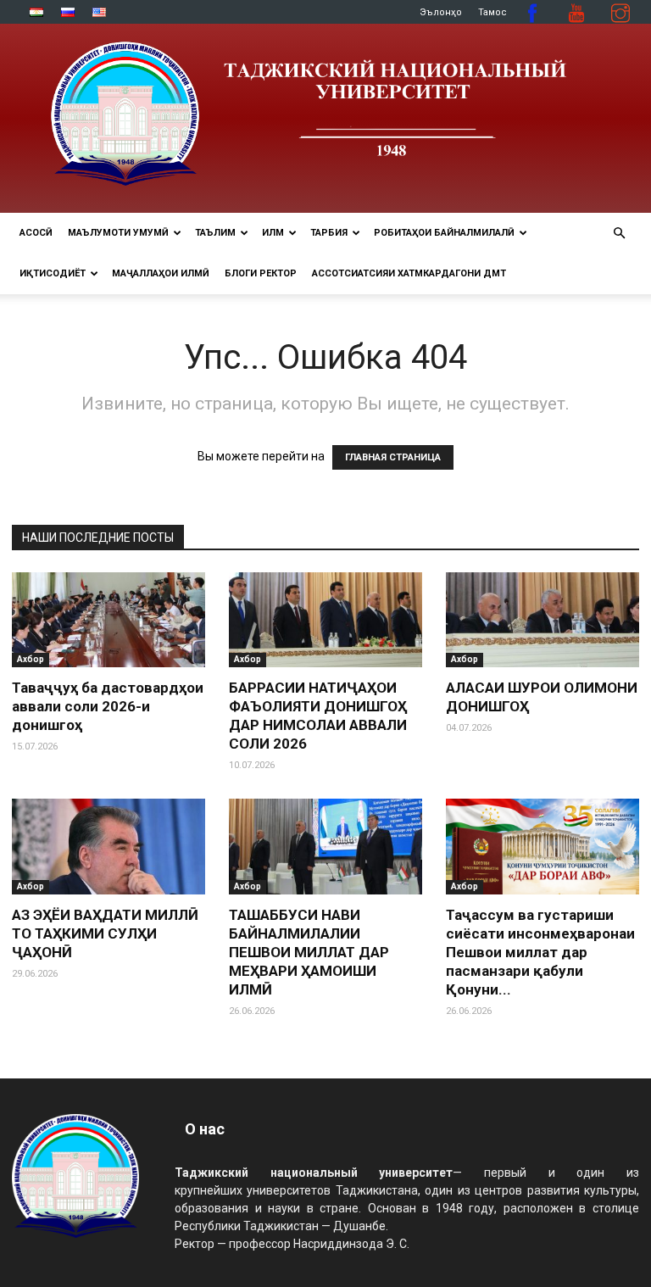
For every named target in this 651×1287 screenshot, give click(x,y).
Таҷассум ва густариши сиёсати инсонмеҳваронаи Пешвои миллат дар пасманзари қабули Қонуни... (540, 952)
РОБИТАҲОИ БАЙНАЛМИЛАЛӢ (444, 232)
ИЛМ (273, 232)
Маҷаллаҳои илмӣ (160, 273)
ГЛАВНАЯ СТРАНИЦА (393, 457)
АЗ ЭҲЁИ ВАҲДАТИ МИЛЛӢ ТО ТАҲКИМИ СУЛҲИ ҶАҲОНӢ (105, 933)
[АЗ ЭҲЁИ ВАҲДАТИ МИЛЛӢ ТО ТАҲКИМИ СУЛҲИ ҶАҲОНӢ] (108, 846)
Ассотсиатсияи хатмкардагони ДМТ (409, 273)
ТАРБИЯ (329, 232)
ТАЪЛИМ (215, 232)
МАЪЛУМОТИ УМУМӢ (118, 232)
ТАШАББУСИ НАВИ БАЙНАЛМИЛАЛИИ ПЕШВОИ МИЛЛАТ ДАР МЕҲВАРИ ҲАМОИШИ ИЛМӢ (309, 952)
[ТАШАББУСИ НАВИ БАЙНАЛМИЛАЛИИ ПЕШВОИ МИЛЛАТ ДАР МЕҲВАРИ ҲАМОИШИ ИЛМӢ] (325, 846)
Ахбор (30, 659)
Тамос (492, 12)
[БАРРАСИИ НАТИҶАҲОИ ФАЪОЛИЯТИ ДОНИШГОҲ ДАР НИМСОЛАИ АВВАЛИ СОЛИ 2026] (325, 620)
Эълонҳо (441, 12)
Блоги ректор (261, 273)
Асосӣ (36, 232)
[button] (618, 234)
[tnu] (325, 118)
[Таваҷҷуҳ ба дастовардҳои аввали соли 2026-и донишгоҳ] (108, 620)
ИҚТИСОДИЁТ (52, 273)
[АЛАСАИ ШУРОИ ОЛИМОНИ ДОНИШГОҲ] (542, 620)
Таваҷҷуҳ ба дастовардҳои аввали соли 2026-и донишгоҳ (107, 706)
